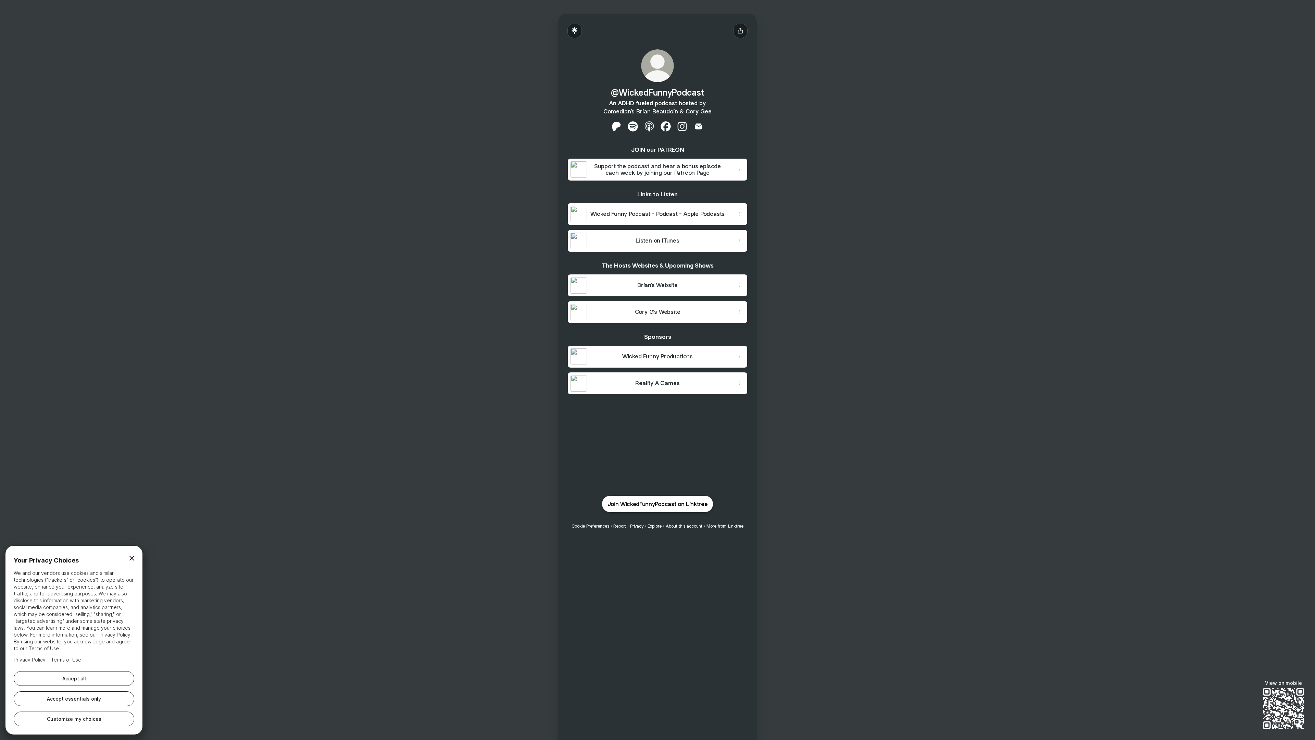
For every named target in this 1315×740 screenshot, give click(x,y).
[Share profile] (740, 31)
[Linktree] (574, 31)
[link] (616, 126)
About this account (684, 526)
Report (619, 526)
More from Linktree (724, 526)
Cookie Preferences (590, 526)
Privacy (636, 526)
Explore (655, 526)
